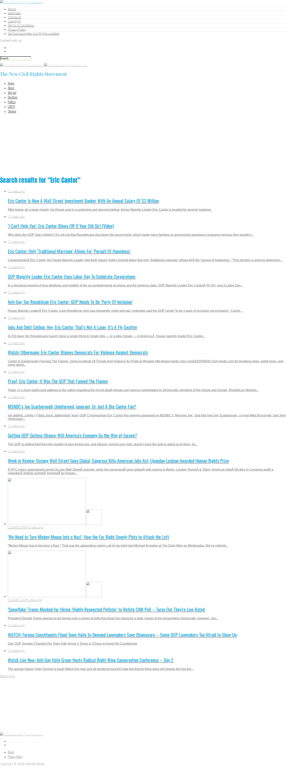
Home (11, 83)
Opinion (12, 111)
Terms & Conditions (21, 25)
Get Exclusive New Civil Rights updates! (34, 33)
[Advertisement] (143, 144)
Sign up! (12, 92)
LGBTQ (11, 106)
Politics (12, 102)
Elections (13, 97)
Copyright (14, 21)
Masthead (14, 13)
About (12, 9)
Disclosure (14, 17)
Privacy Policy (17, 29)
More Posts (7, 676)
